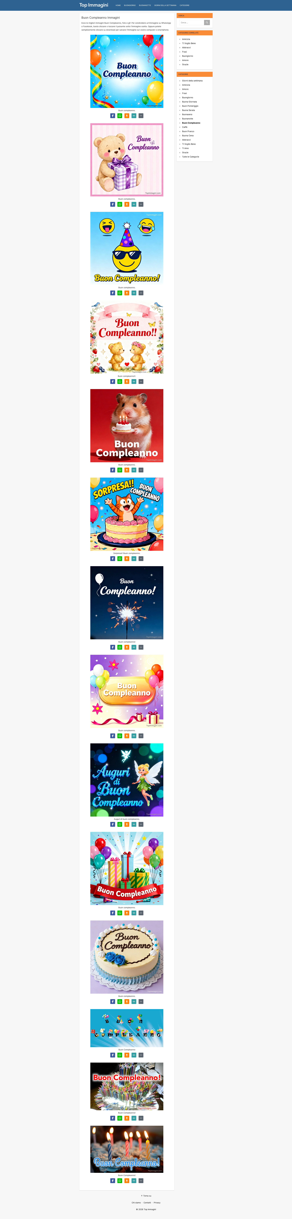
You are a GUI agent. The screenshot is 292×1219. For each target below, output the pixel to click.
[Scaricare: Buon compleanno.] (126, 115)
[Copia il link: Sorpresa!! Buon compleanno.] (134, 558)
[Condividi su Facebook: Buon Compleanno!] (112, 1118)
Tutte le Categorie (190, 156)
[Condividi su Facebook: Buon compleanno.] (112, 115)
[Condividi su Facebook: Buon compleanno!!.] (112, 381)
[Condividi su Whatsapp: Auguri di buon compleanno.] (119, 824)
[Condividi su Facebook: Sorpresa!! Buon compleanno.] (112, 558)
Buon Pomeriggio (190, 106)
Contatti (147, 1203)
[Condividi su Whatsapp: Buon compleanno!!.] (119, 381)
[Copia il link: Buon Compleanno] (134, 1055)
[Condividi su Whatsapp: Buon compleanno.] (119, 115)
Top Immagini (150, 1209)
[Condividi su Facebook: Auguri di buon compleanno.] (112, 824)
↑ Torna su (146, 1196)
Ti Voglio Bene (189, 43)
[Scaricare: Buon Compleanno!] (126, 1118)
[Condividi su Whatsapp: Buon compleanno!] (119, 647)
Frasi (184, 52)
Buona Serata (188, 110)
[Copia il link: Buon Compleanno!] (134, 1118)
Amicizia (186, 39)
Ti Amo (185, 148)
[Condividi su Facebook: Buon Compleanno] (112, 1055)
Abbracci (186, 47)
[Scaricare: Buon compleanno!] (126, 647)
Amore (185, 60)
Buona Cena (188, 135)
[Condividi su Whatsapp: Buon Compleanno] (119, 1055)
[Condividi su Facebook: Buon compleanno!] (112, 647)
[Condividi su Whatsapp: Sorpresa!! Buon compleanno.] (119, 558)
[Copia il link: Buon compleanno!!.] (134, 381)
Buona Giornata (189, 101)
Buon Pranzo (188, 131)
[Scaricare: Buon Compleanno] (126, 1055)
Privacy (157, 1203)
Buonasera (187, 114)
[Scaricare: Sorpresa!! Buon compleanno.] (126, 558)
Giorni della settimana (165, 5)
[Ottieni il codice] (141, 115)
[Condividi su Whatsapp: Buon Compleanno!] (119, 1118)
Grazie (185, 64)
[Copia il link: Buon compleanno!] (134, 647)
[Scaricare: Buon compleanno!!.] (126, 381)
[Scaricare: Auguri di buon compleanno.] (126, 824)
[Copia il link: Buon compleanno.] (134, 115)
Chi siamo (136, 1203)
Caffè (184, 127)
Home (118, 5)
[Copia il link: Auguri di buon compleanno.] (134, 824)
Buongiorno (130, 5)
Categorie (184, 5)
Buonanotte (145, 5)
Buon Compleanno (191, 123)
